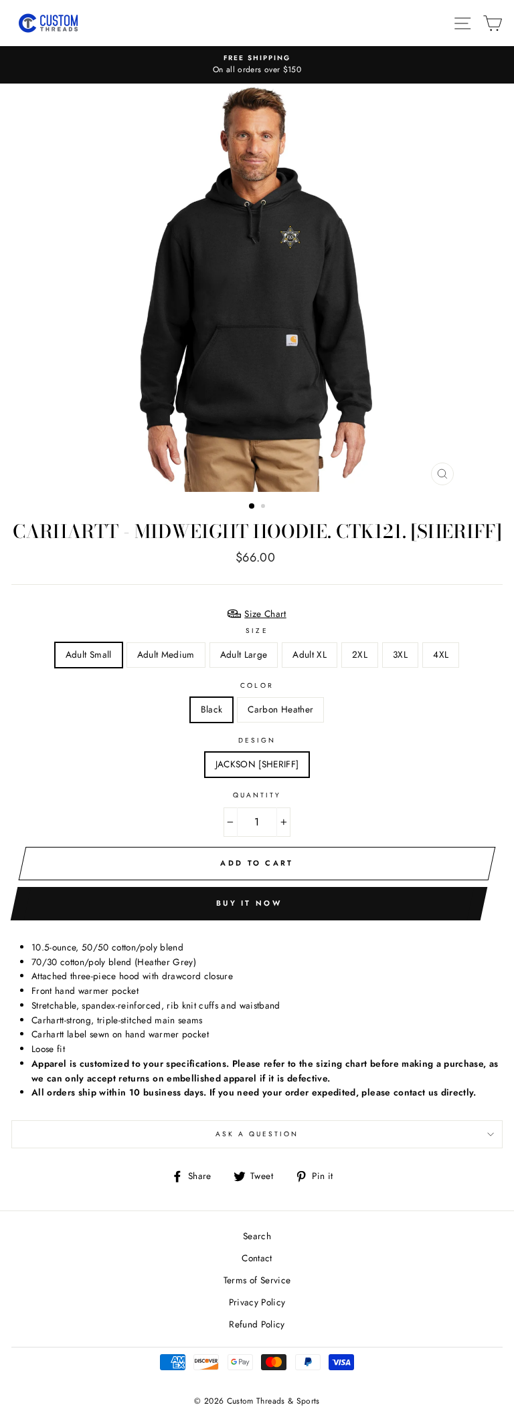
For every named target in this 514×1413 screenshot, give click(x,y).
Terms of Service (257, 1280)
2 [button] (264, 507)
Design (257, 740)
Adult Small (89, 654)
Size (257, 631)
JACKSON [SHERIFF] (257, 764)
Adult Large (244, 654)
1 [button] (252, 506)
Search (257, 1236)
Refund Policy (256, 1324)
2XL (359, 654)
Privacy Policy (257, 1302)
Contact (257, 1258)
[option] (257, 65)
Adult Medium (166, 654)
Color (256, 685)
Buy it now (249, 903)
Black (212, 709)
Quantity (257, 795)
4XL (440, 654)
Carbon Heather (280, 709)
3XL (400, 654)
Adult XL (309, 654)
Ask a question (257, 1134)
